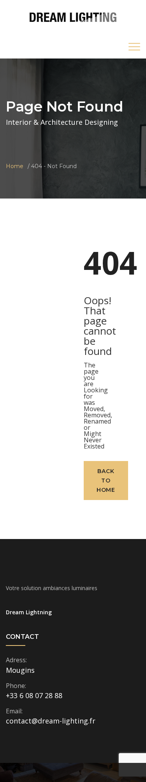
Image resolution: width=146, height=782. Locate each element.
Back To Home (106, 480)
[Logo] (73, 17)
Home (14, 166)
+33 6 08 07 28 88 (34, 695)
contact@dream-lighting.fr (50, 720)
